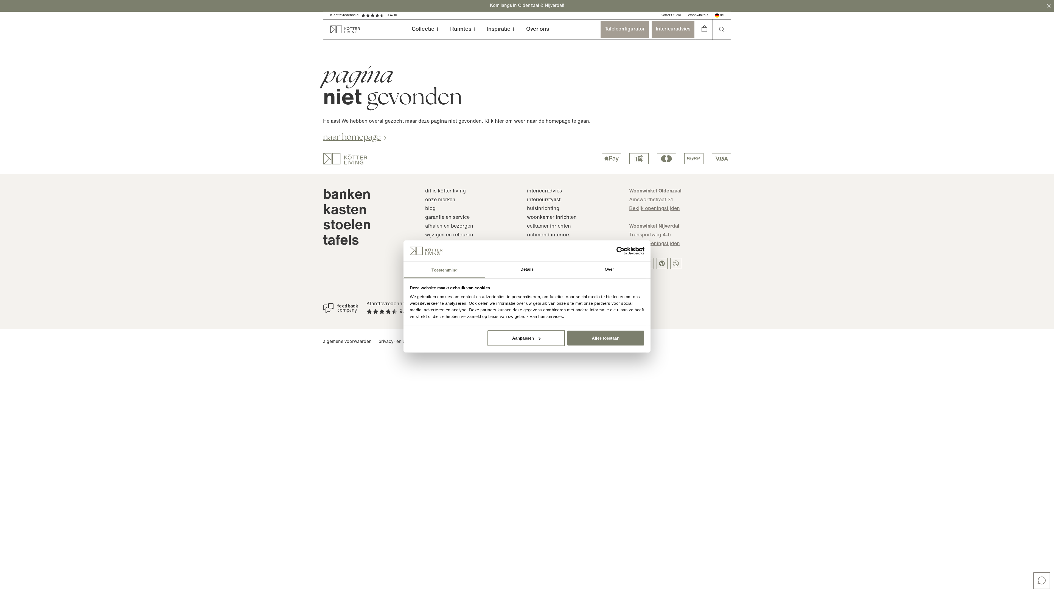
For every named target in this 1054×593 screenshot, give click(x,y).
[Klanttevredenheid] (340, 308)
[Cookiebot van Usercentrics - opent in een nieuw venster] (620, 251)
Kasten (345, 211)
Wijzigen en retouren (449, 235)
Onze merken (440, 200)
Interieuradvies (673, 29)
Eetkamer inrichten (549, 226)
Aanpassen (523, 338)
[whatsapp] (675, 263)
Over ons (537, 29)
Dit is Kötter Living (445, 191)
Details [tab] (527, 269)
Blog (430, 208)
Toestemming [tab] (444, 269)
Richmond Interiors (548, 235)
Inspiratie (499, 29)
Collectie (423, 29)
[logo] (345, 158)
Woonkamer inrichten (552, 217)
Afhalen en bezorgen (449, 226)
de (722, 15)
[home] (341, 29)
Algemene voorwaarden (347, 342)
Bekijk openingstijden (654, 208)
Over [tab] (609, 269)
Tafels (341, 241)
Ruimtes (460, 29)
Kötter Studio (671, 15)
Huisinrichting (543, 208)
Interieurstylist (543, 200)
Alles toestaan (605, 338)
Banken (347, 195)
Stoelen (347, 226)
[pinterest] (662, 263)
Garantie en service (447, 217)
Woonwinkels (698, 15)
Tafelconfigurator (625, 29)
